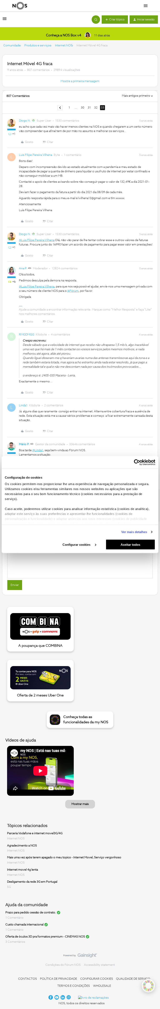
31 (89, 107)
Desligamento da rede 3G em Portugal (32, 881)
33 (102, 107)
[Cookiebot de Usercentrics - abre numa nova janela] (137, 462)
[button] (4, 20)
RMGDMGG (26, 334)
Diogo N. (25, 120)
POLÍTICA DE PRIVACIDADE (58, 978)
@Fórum (73, 291)
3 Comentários (15, 941)
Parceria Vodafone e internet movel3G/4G (34, 833)
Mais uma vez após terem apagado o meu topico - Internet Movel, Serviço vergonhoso (64, 857)
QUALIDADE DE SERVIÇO (133, 978)
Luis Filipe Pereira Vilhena (35, 155)
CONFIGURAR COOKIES (96, 978)
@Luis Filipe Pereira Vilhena (36, 240)
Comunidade (11, 45)
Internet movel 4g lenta (22, 869)
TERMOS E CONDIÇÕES (73, 985)
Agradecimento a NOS (22, 845)
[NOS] (19, 6)
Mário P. (24, 444)
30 (82, 107)
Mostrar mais (80, 804)
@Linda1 (37, 450)
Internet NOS (63, 45)
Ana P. (23, 268)
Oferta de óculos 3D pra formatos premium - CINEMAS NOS (45, 936)
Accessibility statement (99, 964)
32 (96, 107)
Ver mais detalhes (134, 532)
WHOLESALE (102, 985)
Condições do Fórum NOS (63, 964)
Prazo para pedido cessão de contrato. (30, 912)
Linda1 (23, 405)
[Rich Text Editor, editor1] (80, 557)
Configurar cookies (76, 544)
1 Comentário (14, 917)
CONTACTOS (27, 978)
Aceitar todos (130, 544)
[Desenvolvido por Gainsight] (80, 956)
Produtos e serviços (37, 45)
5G (9, 887)
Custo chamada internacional (24, 924)
